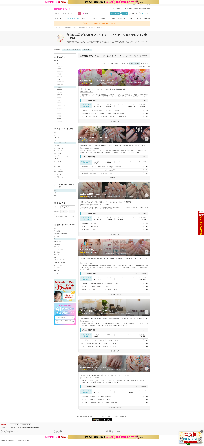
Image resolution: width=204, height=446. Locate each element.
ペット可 (56, 254)
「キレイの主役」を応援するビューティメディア (12, 431)
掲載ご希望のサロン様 (144, 8)
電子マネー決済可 (58, 265)
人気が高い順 (124, 63)
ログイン (124, 13)
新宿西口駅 (75, 27)
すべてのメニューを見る (140, 100)
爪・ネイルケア (58, 150)
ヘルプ (124, 8)
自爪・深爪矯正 (58, 153)
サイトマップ (96, 416)
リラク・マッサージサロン (98, 18)
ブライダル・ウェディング (61, 148)
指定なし (56, 132)
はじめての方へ (117, 8)
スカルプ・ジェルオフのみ (61, 156)
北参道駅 (59, 68)
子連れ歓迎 (57, 244)
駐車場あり (57, 252)
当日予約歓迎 (57, 241)
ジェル (56, 135)
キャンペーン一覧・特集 (135, 18)
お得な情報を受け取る (132, 8)
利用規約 (90, 416)
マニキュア (57, 140)
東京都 (66, 27)
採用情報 (27, 440)
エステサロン (85, 18)
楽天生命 (142, 4)
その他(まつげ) (58, 174)
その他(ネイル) (58, 158)
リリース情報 (115, 416)
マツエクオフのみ (58, 171)
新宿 (70, 27)
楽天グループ (136, 4)
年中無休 (56, 236)
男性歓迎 (56, 270)
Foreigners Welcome (59, 273)
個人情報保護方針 (10, 440)
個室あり (56, 246)
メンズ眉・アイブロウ (60, 177)
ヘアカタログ (111, 18)
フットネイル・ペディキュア (81, 41)
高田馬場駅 (59, 95)
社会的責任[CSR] (20, 440)
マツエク (56, 163)
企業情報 (3, 440)
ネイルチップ (57, 145)
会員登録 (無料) (115, 13)
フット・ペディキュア (90, 27)
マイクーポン (135, 13)
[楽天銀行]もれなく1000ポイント (124, 4)
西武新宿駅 (59, 89)
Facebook (121, 416)
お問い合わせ (103, 416)
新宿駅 (58, 79)
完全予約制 (81, 27)
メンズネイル (57, 161)
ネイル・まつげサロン (73, 18)
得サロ (56, 195)
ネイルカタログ (122, 18)
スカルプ (56, 137)
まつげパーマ (57, 166)
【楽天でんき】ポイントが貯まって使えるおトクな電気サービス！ (25, 427)
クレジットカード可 (59, 260)
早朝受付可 (57, 231)
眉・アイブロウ (58, 169)
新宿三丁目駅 (60, 84)
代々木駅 (59, 118)
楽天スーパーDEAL (59, 193)
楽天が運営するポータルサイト (113, 431)
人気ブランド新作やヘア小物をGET (62, 431)
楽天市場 (148, 4)
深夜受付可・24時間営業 (60, 233)
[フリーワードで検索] (79, 13)
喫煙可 (56, 257)
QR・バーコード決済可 (60, 262)
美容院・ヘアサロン (59, 18)
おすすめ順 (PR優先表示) (110, 63)
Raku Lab (147, 18)
